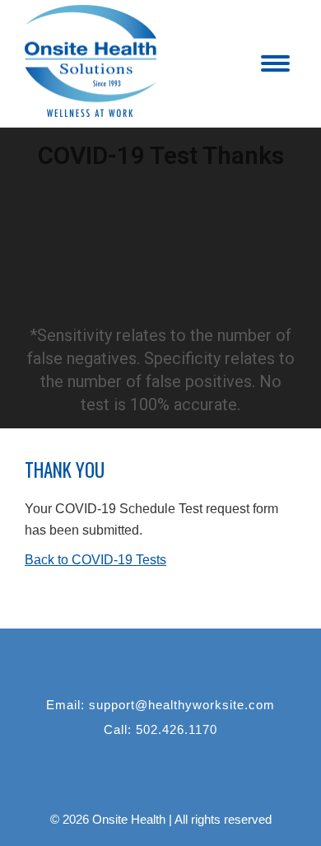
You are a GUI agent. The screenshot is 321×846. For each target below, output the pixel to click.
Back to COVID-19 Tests (95, 560)
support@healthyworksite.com (182, 705)
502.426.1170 (176, 729)
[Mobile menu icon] (275, 63)
